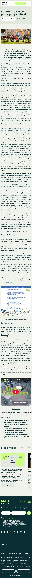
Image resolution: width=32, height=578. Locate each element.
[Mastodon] (1, 532)
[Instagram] (4, 532)
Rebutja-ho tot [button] (24, 571)
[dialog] (16, 566)
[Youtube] (17, 532)
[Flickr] (21, 532)
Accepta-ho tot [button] (8, 571)
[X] (10, 532)
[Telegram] (14, 532)
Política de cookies (23, 553)
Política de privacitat (12, 553)
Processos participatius (8, 19)
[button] (16, 575)
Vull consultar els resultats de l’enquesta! (16, 231)
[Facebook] (7, 532)
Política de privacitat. (12, 526)
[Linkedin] (24, 532)
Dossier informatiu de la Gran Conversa (15, 422)
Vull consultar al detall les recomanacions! (16, 319)
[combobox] (30, 557)
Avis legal (3, 553)
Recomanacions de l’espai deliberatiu (14, 430)
